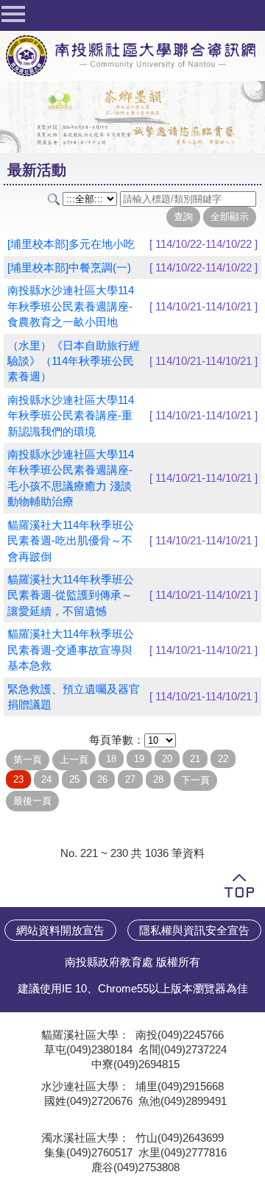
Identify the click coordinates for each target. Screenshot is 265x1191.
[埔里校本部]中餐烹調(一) (69, 267)
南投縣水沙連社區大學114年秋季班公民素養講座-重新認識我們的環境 (70, 416)
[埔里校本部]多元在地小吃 (71, 244)
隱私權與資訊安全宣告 (194, 930)
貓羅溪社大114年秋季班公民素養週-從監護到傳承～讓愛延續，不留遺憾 (70, 595)
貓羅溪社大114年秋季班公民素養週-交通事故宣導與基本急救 (70, 650)
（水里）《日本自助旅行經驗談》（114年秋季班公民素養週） (73, 361)
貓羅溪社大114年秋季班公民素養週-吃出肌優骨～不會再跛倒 (70, 541)
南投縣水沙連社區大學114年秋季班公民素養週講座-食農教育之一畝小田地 (70, 306)
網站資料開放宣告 (60, 930)
